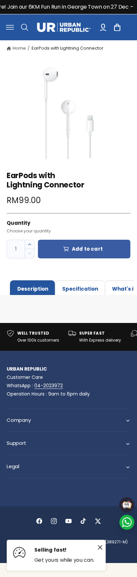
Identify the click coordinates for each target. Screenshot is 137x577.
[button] (10, 27)
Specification (80, 288)
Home (19, 48)
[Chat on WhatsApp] (126, 522)
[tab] (32, 287)
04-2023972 (48, 385)
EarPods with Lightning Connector (67, 48)
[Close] (100, 547)
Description (32, 288)
